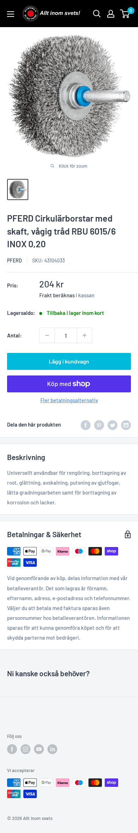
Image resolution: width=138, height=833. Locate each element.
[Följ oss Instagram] (25, 749)
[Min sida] (110, 14)
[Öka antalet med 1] (84, 335)
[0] (125, 14)
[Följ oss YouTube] (39, 749)
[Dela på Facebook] (86, 424)
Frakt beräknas (57, 295)
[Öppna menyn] (10, 14)
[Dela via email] (126, 424)
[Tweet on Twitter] (112, 424)
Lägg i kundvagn (69, 361)
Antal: (14, 335)
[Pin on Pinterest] (99, 424)
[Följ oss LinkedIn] (52, 749)
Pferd (14, 260)
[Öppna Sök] (97, 14)
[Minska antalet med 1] (47, 335)
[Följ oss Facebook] (12, 749)
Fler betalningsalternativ (69, 400)
